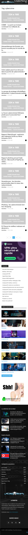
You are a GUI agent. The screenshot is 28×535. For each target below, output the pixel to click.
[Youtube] (19, 522)
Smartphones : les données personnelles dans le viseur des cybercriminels (12, 183)
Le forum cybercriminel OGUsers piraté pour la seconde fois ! (12, 114)
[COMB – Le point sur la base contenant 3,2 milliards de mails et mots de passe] (14, 17)
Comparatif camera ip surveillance (11, 285)
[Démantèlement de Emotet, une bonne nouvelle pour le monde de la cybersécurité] (14, 39)
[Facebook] (8, 522)
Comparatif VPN (6, 274)
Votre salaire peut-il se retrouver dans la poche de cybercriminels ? (13, 71)
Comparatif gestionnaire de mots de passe (13, 287)
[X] (15, 522)
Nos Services (5, 296)
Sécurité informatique (7, 269)
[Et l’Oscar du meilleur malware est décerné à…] (14, 218)
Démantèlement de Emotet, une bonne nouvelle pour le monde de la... (13, 48)
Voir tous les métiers (7, 375)
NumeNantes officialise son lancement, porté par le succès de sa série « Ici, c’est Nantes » (18, 413)
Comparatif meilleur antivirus (9, 283)
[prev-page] (7, 237)
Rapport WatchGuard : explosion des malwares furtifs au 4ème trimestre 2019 (12, 136)
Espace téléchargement (8, 278)
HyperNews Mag (6, 276)
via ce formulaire (14, 512)
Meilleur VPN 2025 (7, 271)
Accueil (2, 6)
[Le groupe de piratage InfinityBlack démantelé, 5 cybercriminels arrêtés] (14, 84)
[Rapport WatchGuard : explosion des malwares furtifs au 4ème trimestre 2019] (14, 127)
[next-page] (20, 237)
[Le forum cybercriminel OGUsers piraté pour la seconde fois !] (14, 105)
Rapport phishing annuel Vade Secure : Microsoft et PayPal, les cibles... (12, 160)
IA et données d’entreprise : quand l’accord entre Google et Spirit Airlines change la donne (18, 428)
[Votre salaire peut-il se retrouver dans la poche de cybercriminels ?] (14, 62)
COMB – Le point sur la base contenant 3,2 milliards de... (11, 26)
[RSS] (12, 522)
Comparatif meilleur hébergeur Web (11, 280)
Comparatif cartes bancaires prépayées (12, 289)
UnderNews (3, 28)
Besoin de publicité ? (7, 301)
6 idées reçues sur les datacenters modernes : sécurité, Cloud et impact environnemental (18, 421)
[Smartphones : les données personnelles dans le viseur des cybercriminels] (14, 173)
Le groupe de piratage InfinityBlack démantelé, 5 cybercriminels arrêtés (13, 92)
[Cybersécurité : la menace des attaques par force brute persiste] (5, 448)
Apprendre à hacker (7, 294)
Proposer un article (7, 298)
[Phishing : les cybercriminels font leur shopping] (14, 197)
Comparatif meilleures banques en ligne (12, 292)
